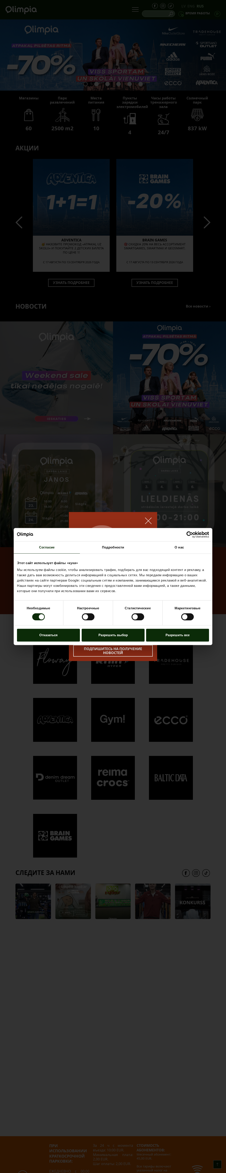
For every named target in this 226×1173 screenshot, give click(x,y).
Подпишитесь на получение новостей (113, 650)
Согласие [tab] (47, 547)
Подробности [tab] (113, 547)
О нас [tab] (179, 547)
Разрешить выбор (113, 635)
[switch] (88, 616)
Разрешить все (178, 635)
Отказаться (48, 635)
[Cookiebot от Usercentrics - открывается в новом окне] (189, 534)
